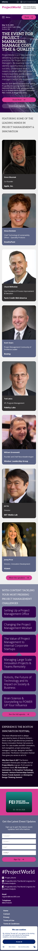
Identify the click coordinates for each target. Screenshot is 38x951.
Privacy (6, 917)
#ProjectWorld (18, 872)
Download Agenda (17, 106)
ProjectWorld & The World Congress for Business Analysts (18, 882)
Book (27, 17)
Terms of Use (8, 920)
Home (5, 911)
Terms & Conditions (11, 924)
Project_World (10, 878)
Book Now (17, 100)
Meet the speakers (17, 578)
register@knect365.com (11, 897)
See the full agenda (17, 714)
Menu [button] (8, 17)
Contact (6, 914)
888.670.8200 (7, 903)
